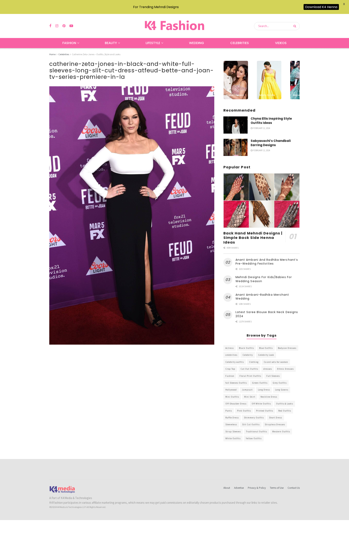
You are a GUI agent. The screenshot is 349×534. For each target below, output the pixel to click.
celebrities (231, 355)
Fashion (69, 43)
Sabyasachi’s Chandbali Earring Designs (271, 143)
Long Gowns (281, 389)
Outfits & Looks (284, 403)
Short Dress (275, 417)
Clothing (254, 362)
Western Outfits (281, 431)
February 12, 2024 (261, 128)
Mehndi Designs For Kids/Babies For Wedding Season (263, 279)
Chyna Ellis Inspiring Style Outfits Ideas (271, 120)
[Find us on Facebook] (50, 26)
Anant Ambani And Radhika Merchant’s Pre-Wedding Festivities (266, 262)
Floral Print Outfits (250, 376)
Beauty (111, 43)
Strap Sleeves (233, 431)
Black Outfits (246, 348)
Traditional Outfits (256, 431)
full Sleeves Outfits (236, 382)
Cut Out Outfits (249, 368)
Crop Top (230, 368)
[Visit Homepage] (174, 26)
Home (52, 54)
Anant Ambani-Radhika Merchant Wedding (262, 297)
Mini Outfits (232, 396)
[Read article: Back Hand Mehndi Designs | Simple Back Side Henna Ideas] (261, 200)
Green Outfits (259, 382)
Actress (229, 348)
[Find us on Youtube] (71, 26)
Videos (281, 43)
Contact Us (294, 488)
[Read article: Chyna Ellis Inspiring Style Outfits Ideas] (235, 125)
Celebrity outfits (234, 362)
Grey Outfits (280, 382)
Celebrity (248, 355)
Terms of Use (277, 488)
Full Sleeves (273, 376)
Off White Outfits (261, 403)
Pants (228, 410)
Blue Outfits (266, 348)
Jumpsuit (247, 389)
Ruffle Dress (232, 417)
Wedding (196, 43)
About (226, 488)
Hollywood (231, 389)
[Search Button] (295, 26)
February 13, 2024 (261, 150)
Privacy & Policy (257, 488)
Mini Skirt (249, 396)
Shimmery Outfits (254, 417)
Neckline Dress (269, 396)
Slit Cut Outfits (251, 424)
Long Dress (264, 389)
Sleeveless (231, 424)
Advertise (239, 488)
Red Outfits (284, 410)
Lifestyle (153, 43)
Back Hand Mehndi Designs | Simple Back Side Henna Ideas (253, 238)
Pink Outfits (244, 410)
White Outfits (233, 438)
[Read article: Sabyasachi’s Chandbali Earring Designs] (235, 147)
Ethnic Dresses (285, 368)
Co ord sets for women (276, 362)
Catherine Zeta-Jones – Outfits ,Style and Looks (96, 54)
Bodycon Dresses (287, 348)
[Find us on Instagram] (56, 26)
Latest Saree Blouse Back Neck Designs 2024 (266, 314)
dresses (267, 368)
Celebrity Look (266, 355)
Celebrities (239, 43)
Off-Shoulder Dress (235, 403)
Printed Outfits (264, 410)
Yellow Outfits (254, 438)
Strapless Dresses (275, 424)
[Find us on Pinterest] (63, 26)
